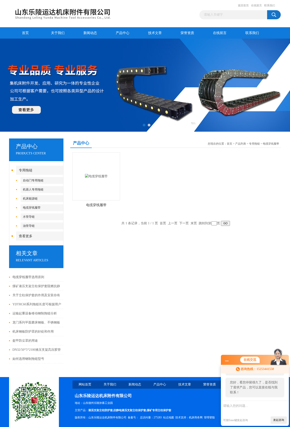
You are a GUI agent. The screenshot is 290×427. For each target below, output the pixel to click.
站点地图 (168, 417)
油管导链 (29, 225)
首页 (25, 33)
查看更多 (25, 236)
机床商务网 (196, 417)
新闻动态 (90, 33)
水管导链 (29, 216)
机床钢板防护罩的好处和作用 (33, 331)
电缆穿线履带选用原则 (28, 277)
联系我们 (269, 5)
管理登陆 (209, 417)
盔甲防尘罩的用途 (25, 340)
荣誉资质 (187, 33)
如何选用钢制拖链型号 (28, 358)
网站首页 (85, 384)
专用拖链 (25, 170)
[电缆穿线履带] (96, 176)
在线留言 (256, 5)
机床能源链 (30, 198)
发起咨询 (278, 420)
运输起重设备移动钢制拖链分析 (34, 313)
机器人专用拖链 (33, 189)
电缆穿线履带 (32, 207)
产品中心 (122, 33)
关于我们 (58, 33)
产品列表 (240, 143)
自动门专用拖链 (33, 180)
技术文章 (155, 33)
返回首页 (243, 5)
